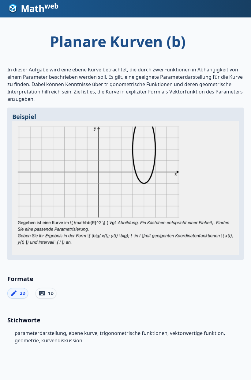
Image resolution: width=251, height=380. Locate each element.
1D (46, 293)
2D (17, 293)
